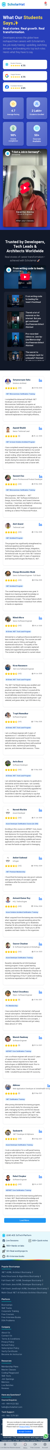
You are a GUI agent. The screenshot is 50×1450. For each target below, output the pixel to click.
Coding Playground (10, 1372)
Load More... (25, 1220)
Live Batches (7, 1385)
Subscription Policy (10, 1348)
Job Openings (8, 1379)
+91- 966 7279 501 (10, 1415)
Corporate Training (10, 1311)
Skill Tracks (7, 1308)
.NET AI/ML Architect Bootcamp (16, 1272)
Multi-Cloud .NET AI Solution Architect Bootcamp (24, 1292)
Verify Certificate (10, 1351)
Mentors (5, 1382)
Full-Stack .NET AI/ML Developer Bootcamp (22, 1280)
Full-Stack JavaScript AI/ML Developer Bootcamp (24, 1288)
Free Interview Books (11, 1317)
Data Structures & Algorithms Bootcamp (20, 1276)
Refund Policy (8, 1345)
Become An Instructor (12, 1354)
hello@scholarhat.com (12, 1407)
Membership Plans (10, 1366)
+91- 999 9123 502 (10, 1404)
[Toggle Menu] (25, 1444)
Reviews (5, 1388)
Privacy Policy (8, 1342)
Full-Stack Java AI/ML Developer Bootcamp (22, 1284)
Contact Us (7, 1335)
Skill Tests (6, 1376)
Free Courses (8, 1314)
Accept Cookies (25, 1432)
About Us (6, 1332)
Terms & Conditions (11, 1338)
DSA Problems (8, 1320)
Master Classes (9, 1369)
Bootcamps (7, 1305)
